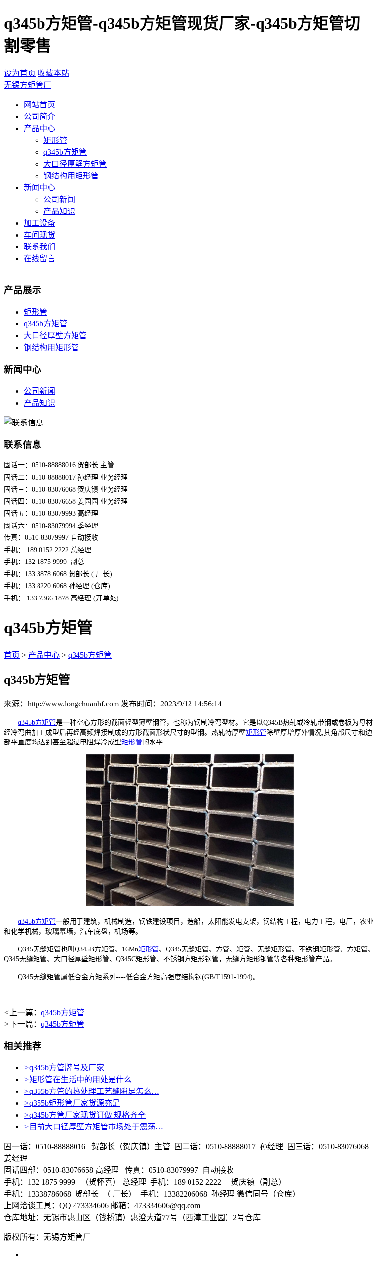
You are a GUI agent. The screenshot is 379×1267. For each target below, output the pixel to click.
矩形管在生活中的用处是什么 (78, 1079)
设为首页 (20, 73)
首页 (12, 655)
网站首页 (39, 105)
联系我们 (39, 247)
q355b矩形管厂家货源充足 (72, 1103)
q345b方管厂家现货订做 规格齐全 (85, 1115)
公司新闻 (59, 199)
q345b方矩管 (65, 152)
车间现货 (39, 235)
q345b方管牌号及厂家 (64, 1067)
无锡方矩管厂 (27, 85)
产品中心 (39, 128)
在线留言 (39, 258)
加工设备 (39, 223)
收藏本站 (53, 73)
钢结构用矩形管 (71, 176)
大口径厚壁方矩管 (75, 164)
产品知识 (59, 211)
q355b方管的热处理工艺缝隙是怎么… (91, 1091)
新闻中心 (39, 187)
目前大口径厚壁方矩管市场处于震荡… (93, 1127)
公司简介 (39, 116)
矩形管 (55, 140)
